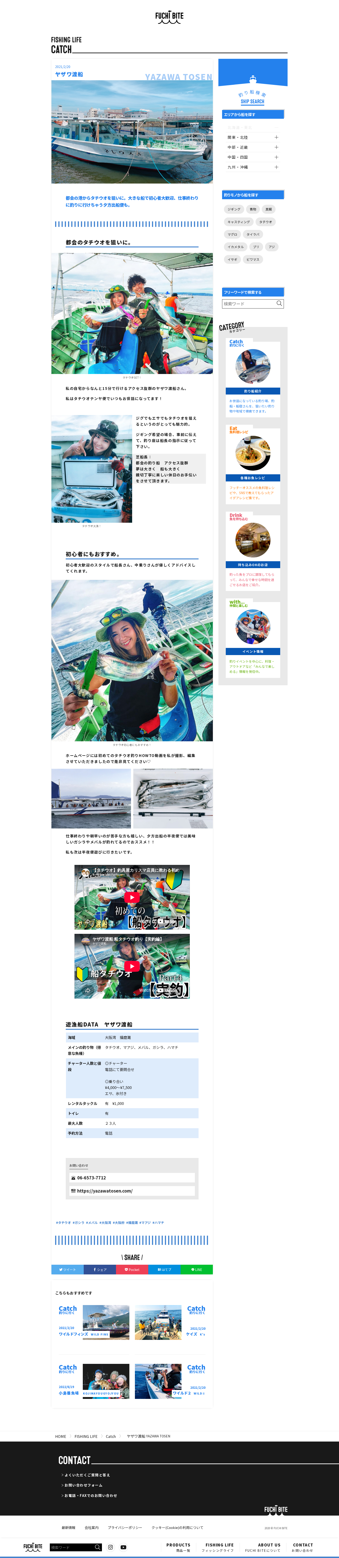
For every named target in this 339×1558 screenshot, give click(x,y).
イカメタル (236, 246)
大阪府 (120, 1222)
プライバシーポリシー (125, 1527)
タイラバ (253, 234)
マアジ (146, 1222)
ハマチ (159, 1222)
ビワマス (253, 259)
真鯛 (268, 209)
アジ (272, 246)
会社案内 (91, 1527)
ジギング (234, 209)
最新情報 (68, 1527)
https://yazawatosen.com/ (105, 1191)
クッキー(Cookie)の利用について (177, 1527)
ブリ (256, 246)
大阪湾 (106, 1222)
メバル (93, 1222)
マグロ (232, 234)
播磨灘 (133, 1222)
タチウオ (64, 1222)
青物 (253, 209)
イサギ (232, 259)
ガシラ (79, 1222)
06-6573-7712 (91, 1178)
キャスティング (239, 222)
